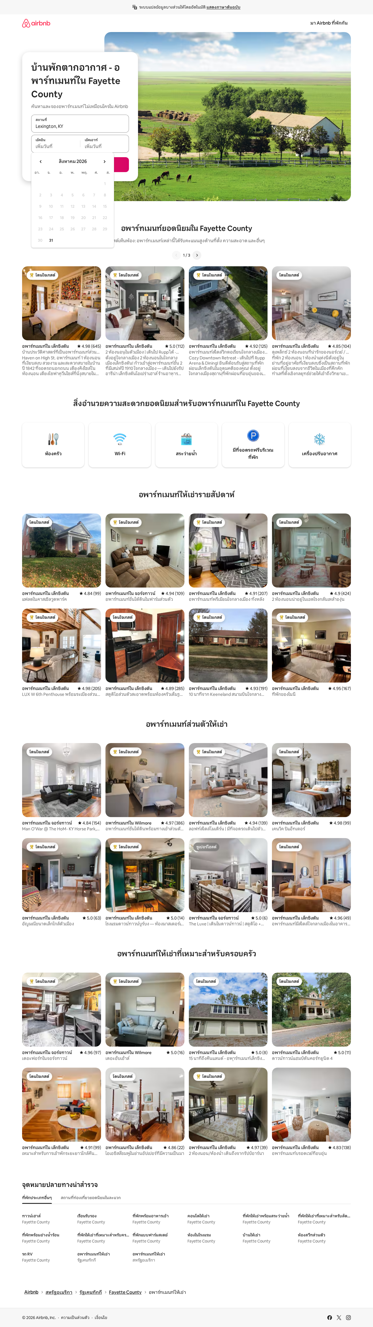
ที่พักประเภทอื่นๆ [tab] (37, 1197)
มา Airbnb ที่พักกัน (329, 23)
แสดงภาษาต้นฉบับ (223, 7)
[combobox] (80, 126)
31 (51, 240)
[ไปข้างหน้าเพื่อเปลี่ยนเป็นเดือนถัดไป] (104, 161)
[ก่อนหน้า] (176, 255)
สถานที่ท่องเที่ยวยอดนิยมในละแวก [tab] (91, 1197)
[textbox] (56, 146)
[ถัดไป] (196, 255)
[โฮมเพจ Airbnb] (36, 23)
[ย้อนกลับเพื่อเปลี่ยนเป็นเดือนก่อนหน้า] (41, 161)
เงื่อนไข (101, 1317)
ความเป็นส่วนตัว (75, 1317)
